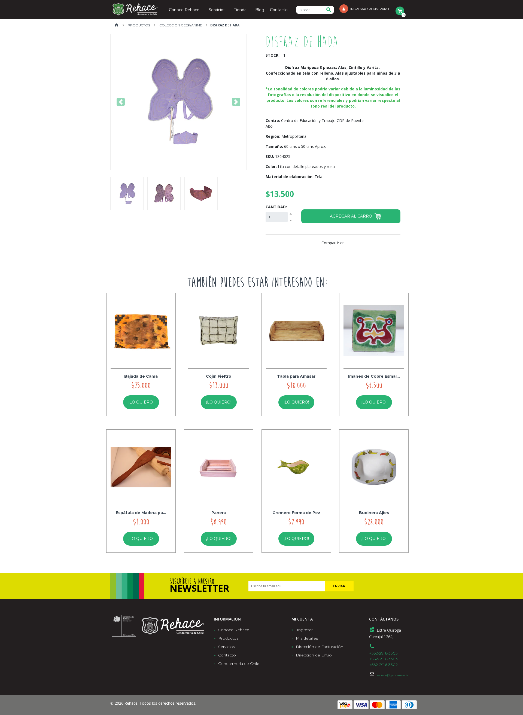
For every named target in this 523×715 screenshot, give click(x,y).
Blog (259, 10)
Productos (138, 25)
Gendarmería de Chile (238, 663)
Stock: (272, 55)
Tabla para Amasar (296, 376)
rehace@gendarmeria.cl (394, 675)
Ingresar (304, 629)
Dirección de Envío (314, 655)
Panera (218, 512)
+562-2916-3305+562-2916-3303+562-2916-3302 (383, 659)
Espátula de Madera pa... (141, 512)
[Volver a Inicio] (116, 25)
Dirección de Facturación (319, 646)
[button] (121, 102)
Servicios (217, 10)
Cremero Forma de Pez (296, 512)
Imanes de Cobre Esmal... (374, 376)
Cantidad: (276, 206)
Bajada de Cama (141, 376)
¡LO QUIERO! (141, 402)
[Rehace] (134, 9)
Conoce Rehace (184, 10)
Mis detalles (307, 638)
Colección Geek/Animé (180, 25)
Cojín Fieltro (218, 376)
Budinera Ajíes (374, 512)
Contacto (279, 10)
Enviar (339, 586)
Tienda (240, 10)
